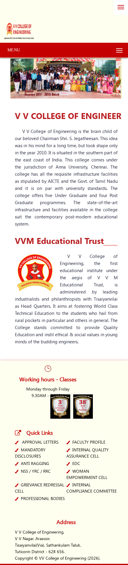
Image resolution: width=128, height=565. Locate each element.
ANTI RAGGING (35, 463)
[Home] (19, 23)
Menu (13, 50)
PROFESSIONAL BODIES (43, 498)
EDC (76, 463)
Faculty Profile (88, 442)
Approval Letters (40, 442)
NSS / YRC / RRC (36, 471)
